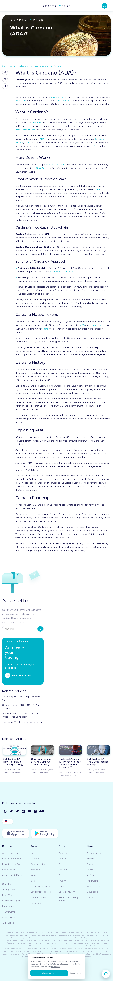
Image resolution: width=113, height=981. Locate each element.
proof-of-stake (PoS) (56, 164)
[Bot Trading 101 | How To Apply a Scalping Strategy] (14, 750)
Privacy (62, 880)
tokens (44, 329)
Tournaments (8, 911)
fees (96, 146)
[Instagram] (36, 811)
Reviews (91, 869)
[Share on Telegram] (5, 86)
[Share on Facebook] (5, 72)
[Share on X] (5, 79)
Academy (35, 869)
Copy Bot (7, 884)
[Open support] (106, 974)
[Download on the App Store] (15, 833)
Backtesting (8, 906)
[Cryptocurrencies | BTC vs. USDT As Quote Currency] (42, 750)
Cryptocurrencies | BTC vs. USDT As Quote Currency (22, 707)
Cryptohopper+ (38, 897)
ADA (42, 139)
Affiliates (91, 875)
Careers (62, 858)
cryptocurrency (58, 97)
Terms (62, 875)
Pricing (90, 864)
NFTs (82, 325)
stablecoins (95, 325)
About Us (63, 853)
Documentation (38, 864)
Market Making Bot (11, 864)
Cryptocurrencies (95, 853)
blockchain (20, 100)
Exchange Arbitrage (11, 858)
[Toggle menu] (7, 6)
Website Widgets (95, 886)
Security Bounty (67, 892)
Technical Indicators (40, 886)
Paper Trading (8, 895)
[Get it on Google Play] (44, 833)
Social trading (8, 869)
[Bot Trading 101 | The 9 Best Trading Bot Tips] (98, 750)
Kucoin (27, 142)
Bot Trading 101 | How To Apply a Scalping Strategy (21, 698)
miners (98, 189)
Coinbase (99, 139)
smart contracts (64, 100)
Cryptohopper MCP (11, 917)
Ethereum (36, 122)
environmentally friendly (61, 271)
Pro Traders (92, 880)
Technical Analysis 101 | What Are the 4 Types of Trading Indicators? (20, 715)
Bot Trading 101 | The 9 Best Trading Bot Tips (23, 722)
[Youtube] (29, 811)
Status (90, 897)
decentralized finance (26, 129)
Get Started (36, 853)
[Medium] (42, 811)
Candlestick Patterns (40, 892)
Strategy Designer (11, 900)
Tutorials (34, 858)
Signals (90, 858)
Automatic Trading (11, 853)
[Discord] (23, 811)
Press (61, 864)
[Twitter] (11, 811)
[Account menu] (104, 6)
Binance (19, 142)
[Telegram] (17, 811)
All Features (8, 923)
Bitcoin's (39, 168)
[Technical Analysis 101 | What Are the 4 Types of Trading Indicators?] (70, 750)
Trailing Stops (8, 889)
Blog (32, 880)
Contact (63, 869)
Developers (92, 892)
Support (63, 886)
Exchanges (35, 903)
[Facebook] (5, 811)
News (33, 875)
